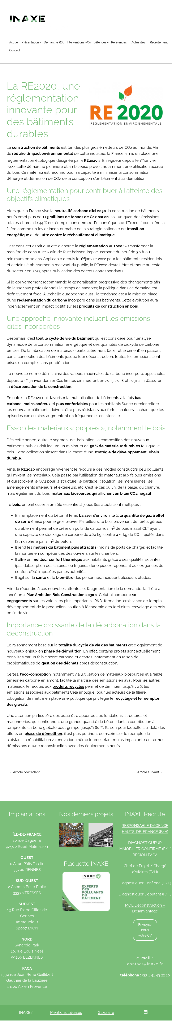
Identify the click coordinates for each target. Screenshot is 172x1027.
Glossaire (106, 1012)
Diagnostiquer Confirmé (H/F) (145, 883)
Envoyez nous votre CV (145, 930)
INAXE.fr (26, 1012)
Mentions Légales (66, 1012)
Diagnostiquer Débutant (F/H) (145, 894)
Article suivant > (149, 772)
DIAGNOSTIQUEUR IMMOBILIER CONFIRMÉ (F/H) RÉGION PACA (145, 848)
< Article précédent (25, 772)
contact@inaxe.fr (145, 964)
